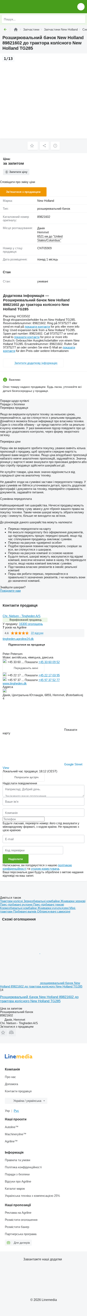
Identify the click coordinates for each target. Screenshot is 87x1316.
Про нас (10, 1077)
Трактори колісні (11, 901)
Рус (16, 1110)
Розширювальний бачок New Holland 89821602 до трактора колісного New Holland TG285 (39, 999)
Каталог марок (15, 1188)
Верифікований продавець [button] (26, 619)
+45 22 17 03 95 (49, 675)
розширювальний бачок (53, 208)
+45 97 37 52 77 (49, 680)
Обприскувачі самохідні (53, 911)
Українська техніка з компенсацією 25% (32, 1195)
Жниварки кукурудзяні (53, 908)
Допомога (11, 1084)
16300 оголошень (31, 624)
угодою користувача (45, 868)
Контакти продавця (18, 1091)
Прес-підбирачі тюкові (48, 904)
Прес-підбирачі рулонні (16, 904)
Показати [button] (31, 662)
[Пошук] (81, 19)
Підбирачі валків (25, 911)
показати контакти (37, 326)
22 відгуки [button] (37, 633)
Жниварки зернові (72, 901)
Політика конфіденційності (23, 1167)
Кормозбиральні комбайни (18, 908)
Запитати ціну (18, 171)
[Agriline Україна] (26, 6)
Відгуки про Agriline (18, 1181)
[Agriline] (15, 29)
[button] (81, 6)
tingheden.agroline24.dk (18, 638)
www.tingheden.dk (15, 683)
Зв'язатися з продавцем (23, 191)
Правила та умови (17, 1160)
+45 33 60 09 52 (49, 662)
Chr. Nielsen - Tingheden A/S (21, 616)
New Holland (45, 200)
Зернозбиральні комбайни (41, 901)
